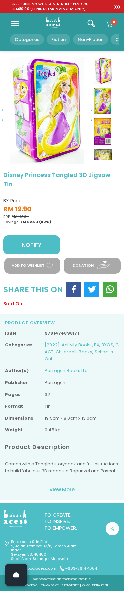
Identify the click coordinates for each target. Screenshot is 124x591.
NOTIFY (31, 245)
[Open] (16, 575)
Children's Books (74, 352)
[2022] (52, 345)
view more (62, 489)
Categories (27, 39)
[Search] (91, 23)
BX (96, 345)
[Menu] (15, 23)
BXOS (107, 345)
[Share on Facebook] (73, 289)
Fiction (58, 39)
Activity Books (77, 345)
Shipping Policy (70, 585)
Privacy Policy (50, 585)
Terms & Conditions (26, 585)
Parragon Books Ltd (66, 371)
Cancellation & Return (95, 585)
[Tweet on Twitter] (91, 289)
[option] (49, 6)
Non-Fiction (90, 39)
